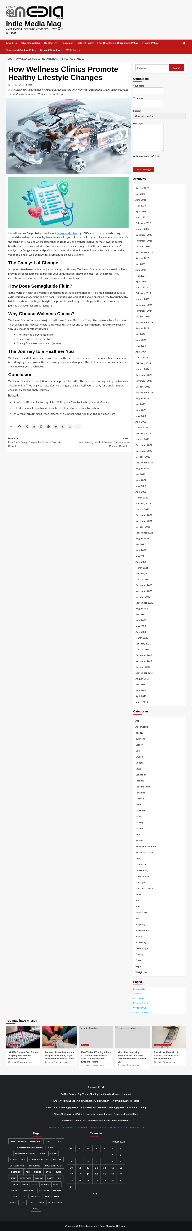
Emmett (13, 1062)
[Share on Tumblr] (63, 426)
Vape (138, 966)
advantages (36, 1141)
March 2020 (141, 637)
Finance (139, 798)
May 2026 (140, 205)
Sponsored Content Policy (21, 50)
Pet (137, 900)
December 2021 (143, 515)
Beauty (139, 732)
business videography (25, 1153)
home (13, 1178)
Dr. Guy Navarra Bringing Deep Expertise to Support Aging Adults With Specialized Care (64, 413)
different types (17, 1166)
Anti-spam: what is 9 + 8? (146, 156)
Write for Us (73, 50)
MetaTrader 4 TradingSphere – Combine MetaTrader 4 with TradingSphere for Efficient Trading (96, 1107)
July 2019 (140, 684)
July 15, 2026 (170, 1062)
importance (25, 1178)
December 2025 (143, 234)
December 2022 (143, 445)
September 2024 (144, 322)
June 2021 (140, 550)
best (60, 1141)
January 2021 (142, 579)
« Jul (95, 1193)
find (28, 1172)
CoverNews (106, 1226)
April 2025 (140, 281)
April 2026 (140, 211)
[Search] (184, 43)
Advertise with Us (30, 43)
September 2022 (144, 462)
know (15, 1184)
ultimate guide (55, 1203)
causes (53, 1153)
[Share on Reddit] (55, 426)
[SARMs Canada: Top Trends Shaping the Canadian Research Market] (23, 1037)
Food (138, 804)
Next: (103, 442)
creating (57, 1160)
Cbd (137, 750)
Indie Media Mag (33, 24)
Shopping (140, 924)
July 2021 (140, 544)
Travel (138, 960)
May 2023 (140, 415)
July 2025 (140, 264)
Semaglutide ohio (67, 233)
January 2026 (142, 229)
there (56, 1196)
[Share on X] (27, 426)
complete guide (17, 1160)
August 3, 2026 (98, 1065)
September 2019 (144, 672)
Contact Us (50, 43)
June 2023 (140, 410)
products (44, 1190)
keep (60, 1178)
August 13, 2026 (62, 1062)
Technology (141, 948)
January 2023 (142, 439)
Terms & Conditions (51, 50)
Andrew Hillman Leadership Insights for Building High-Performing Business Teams (59, 1055)
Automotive (141, 726)
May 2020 (140, 626)
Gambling (140, 810)
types (30, 1203)
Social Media (142, 930)
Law (137, 858)
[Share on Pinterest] (48, 426)
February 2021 (143, 573)
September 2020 (144, 602)
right (15, 1196)
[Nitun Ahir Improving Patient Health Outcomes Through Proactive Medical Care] (132, 1037)
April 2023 (140, 421)
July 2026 (140, 194)
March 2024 (141, 357)
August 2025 (142, 258)
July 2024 (140, 334)
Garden (139, 828)
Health (139, 840)
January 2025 (142, 299)
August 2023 (142, 398)
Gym (137, 834)
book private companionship (30, 1147)
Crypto (139, 756)
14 (104, 1167)
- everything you (18, 1141)
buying (43, 1153)
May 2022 (140, 486)
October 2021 (142, 526)
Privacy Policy (150, 43)
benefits (49, 1141)
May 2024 (140, 345)
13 (96, 1167)
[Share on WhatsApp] (41, 426)
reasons (57, 1190)
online (14, 1190)
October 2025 (142, 246)
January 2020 (142, 649)
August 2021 (142, 538)
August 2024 (142, 328)
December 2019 (143, 655)
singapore (35, 1196)
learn (25, 1184)
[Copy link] (78, 426)
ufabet (41, 1203)
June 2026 (140, 199)
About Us (11, 43)
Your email (138, 98)
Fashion (139, 780)
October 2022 (142, 456)
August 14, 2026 (26, 1062)
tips (22, 1203)
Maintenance (142, 876)
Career (139, 744)
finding (37, 1172)
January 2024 (142, 369)
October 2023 (142, 386)
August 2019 (142, 678)
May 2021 (140, 556)
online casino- (28, 1190)
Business (140, 738)
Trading (139, 954)
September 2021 (144, 532)
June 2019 (140, 690)
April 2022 (140, 491)
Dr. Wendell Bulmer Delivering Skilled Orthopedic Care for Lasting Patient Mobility (61, 402)
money (56, 1184)
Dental (139, 762)
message (45, 1184)
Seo (137, 918)
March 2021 (141, 567)
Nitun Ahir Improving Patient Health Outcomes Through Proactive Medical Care (96, 1114)
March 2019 (141, 702)
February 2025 (143, 293)
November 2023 (143, 380)
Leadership (141, 864)
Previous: (35, 442)
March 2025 (141, 287)
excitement (16, 1172)
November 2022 (143, 451)
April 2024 (140, 351)
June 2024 (140, 340)
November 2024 (143, 310)
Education (140, 774)
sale (25, 1196)
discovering (34, 1166)
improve (39, 1178)
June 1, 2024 (27, 85)
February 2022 (143, 503)
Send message (143, 169)
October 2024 (142, 316)
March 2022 (141, 497)
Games (48, 1172)
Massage (140, 882)
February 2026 (143, 223)
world (36, 1209)
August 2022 (142, 468)
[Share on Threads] (70, 426)
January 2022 (142, 509)
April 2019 (140, 696)
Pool (137, 906)
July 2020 (140, 614)
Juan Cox (14, 85)
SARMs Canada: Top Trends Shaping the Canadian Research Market (23, 1055)
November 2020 (143, 591)
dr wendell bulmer (53, 1166)
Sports (138, 936)
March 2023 (141, 427)
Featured (140, 792)
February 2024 (143, 363)
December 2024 (143, 305)
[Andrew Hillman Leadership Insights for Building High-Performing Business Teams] (59, 1037)
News (138, 894)
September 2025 (144, 252)
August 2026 (142, 188)
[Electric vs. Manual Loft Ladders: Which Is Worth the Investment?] (169, 1037)
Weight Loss (142, 972)
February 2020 (143, 643)
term (47, 1196)
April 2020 (140, 632)
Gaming (139, 822)
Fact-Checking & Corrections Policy (117, 43)
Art (137, 720)
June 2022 (140, 480)
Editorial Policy (85, 43)
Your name (138, 85)
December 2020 (143, 585)
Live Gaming (141, 870)
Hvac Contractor (144, 852)
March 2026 (141, 217)
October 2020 (142, 597)
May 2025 (140, 275)
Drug (138, 768)
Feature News (142, 786)
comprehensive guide (39, 1160)
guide (58, 1172)
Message (138, 123)
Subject (137, 110)
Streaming (140, 942)
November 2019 (143, 661)
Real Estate (141, 912)
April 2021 (140, 561)
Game (138, 816)
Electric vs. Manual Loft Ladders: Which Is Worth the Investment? (167, 1055)
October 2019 (142, 667)
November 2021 (143, 521)
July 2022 (140, 474)
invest (50, 1178)
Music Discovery (144, 888)
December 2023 (143, 375)
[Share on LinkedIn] (34, 426)
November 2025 (143, 240)
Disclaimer (67, 43)
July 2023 (140, 404)
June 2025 (140, 269)
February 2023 (143, 433)
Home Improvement (145, 846)
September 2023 (144, 392)
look (34, 1184)
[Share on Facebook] (19, 426)
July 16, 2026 (134, 1065)
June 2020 (140, 620)
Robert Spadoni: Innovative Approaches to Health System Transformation (56, 408)
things (13, 1203)
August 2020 (142, 608)
